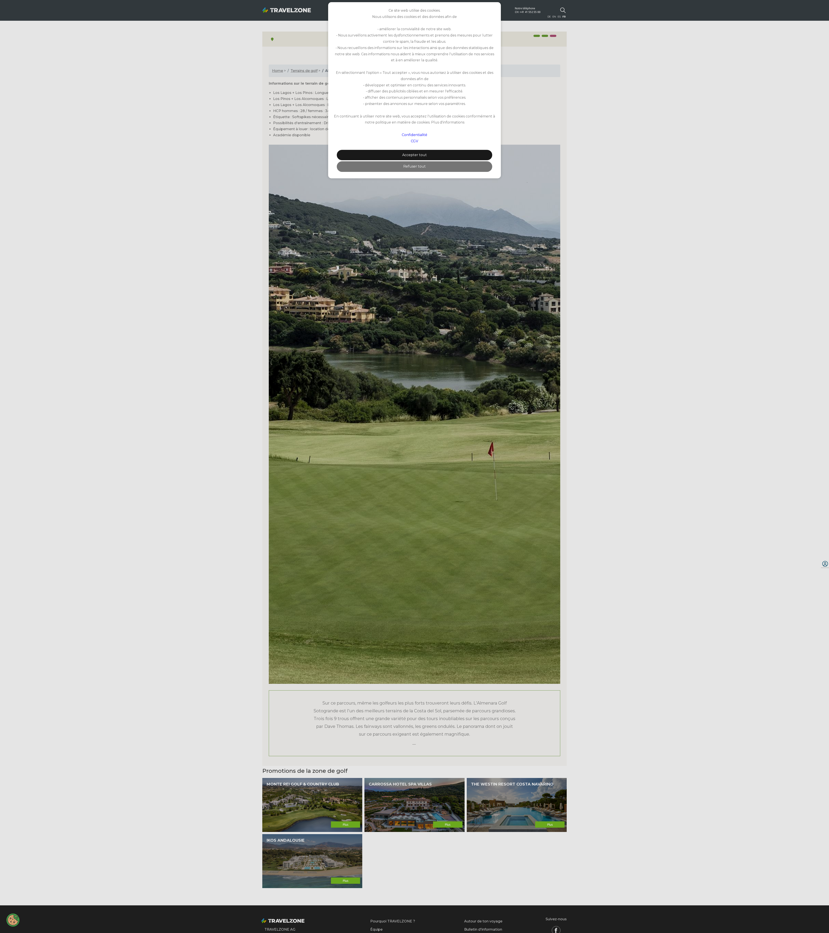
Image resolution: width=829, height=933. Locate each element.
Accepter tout (414, 155)
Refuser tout (414, 166)
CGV (414, 141)
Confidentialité (414, 135)
